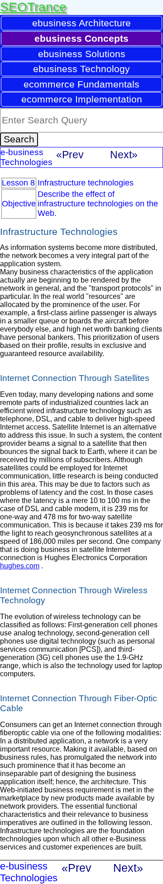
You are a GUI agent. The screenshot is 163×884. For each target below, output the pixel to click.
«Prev (70, 155)
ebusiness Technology (81, 68)
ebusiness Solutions (81, 54)
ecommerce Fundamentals (81, 84)
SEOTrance (33, 7)
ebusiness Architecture (81, 23)
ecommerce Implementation (81, 99)
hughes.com (19, 566)
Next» (124, 155)
